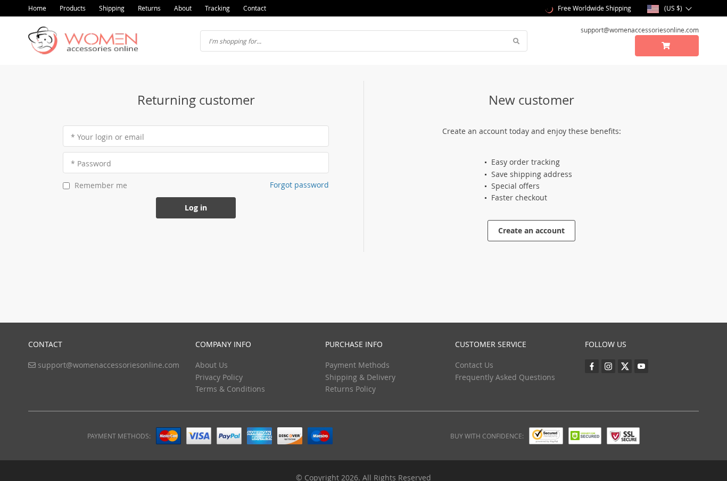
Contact (254, 8)
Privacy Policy (219, 377)
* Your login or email (107, 137)
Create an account (531, 230)
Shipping (112, 8)
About (183, 8)
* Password (91, 163)
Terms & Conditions (230, 389)
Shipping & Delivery (360, 377)
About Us (211, 365)
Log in (196, 207)
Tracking (217, 8)
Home (37, 8)
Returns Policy (350, 389)
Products (73, 8)
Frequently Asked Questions (505, 377)
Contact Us (474, 365)
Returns (149, 8)
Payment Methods (357, 365)
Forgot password (299, 185)
